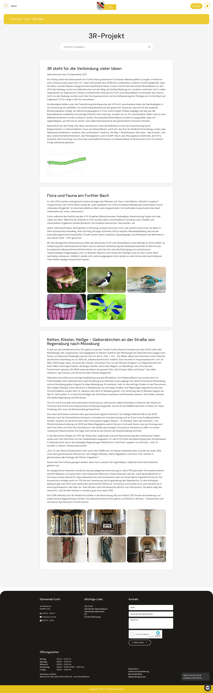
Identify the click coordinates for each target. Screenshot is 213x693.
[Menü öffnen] (6, 5)
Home (27, 19)
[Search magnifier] (149, 46)
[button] (47, 620)
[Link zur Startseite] (106, 6)
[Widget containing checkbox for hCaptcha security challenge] (145, 634)
